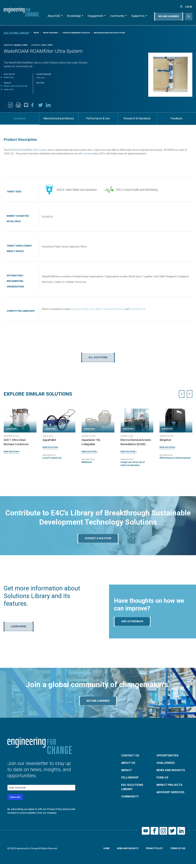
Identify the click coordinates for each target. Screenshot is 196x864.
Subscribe (15, 797)
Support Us (138, 15)
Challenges (165, 762)
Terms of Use (177, 848)
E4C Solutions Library (132, 787)
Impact (126, 770)
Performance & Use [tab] (98, 118)
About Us (128, 762)
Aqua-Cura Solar (79, 309)
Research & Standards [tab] (137, 118)
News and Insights (170, 770)
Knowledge (74, 15)
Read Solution (11, 452)
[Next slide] (189, 394)
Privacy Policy (154, 848)
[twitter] (40, 105)
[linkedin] (48, 105)
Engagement (95, 15)
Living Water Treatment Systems (106, 309)
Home (106, 848)
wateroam (9, 77)
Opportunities (167, 755)
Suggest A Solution (98, 538)
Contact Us (130, 755)
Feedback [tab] (176, 118)
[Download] (10, 105)
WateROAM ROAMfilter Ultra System (27, 149)
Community (117, 15)
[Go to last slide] (181, 394)
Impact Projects (169, 784)
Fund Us (162, 777)
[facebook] (32, 105)
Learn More (18, 626)
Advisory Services (170, 792)
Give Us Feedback (132, 621)
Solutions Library (16, 33)
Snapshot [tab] (19, 118)
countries (87, 153)
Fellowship (130, 777)
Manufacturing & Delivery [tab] (59, 118)
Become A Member (168, 16)
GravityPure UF (137, 309)
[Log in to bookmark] (25, 105)
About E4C (54, 15)
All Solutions (98, 357)
